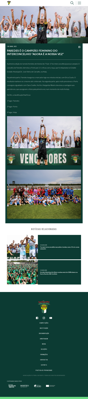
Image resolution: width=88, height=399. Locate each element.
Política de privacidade (44, 370)
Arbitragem (44, 339)
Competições (43, 323)
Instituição (44, 328)
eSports (44, 365)
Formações (44, 354)
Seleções (44, 349)
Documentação (44, 333)
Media (44, 344)
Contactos (44, 360)
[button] (72, 3)
